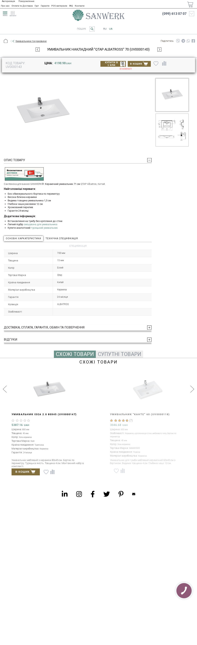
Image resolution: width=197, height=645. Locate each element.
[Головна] (6, 41)
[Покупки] (190, 5)
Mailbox (133, 494)
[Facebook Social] (93, 494)
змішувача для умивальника (40, 224)
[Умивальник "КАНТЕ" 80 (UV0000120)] (147, 390)
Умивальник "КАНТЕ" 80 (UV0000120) (140, 414)
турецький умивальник (44, 227)
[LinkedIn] (65, 494)
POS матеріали (59, 6)
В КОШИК (136, 63)
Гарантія (45, 6)
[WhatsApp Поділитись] (188, 41)
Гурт (37, 6)
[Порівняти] (164, 63)
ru (105, 28)
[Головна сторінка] (98, 15)
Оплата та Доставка (22, 6)
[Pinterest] (121, 494)
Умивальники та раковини (31, 41)
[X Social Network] (106, 494)
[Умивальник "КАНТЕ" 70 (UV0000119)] (49, 390)
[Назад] (12, 41)
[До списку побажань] (156, 63)
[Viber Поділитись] (178, 41)
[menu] (4, 13)
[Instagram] (79, 494)
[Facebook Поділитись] (193, 41)
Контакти (79, 6)
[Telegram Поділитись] (183, 41)
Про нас (5, 6)
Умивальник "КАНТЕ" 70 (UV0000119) (41, 414)
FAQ (71, 6)
